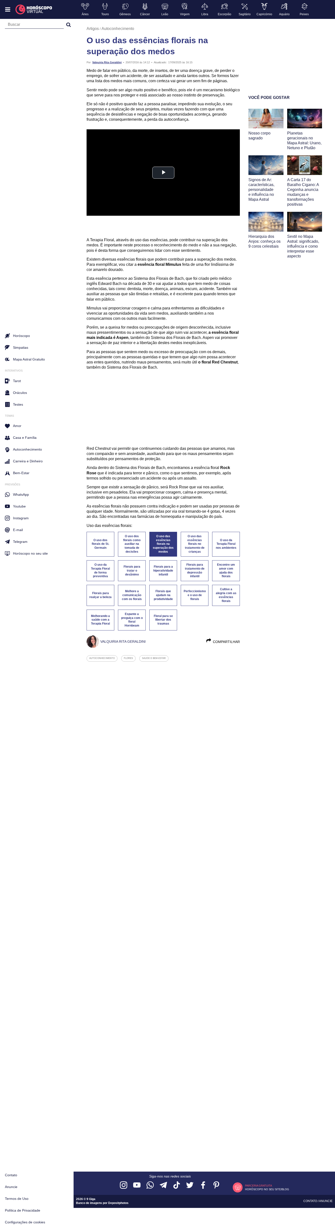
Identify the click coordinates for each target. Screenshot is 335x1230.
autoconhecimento (102, 658)
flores (128, 658)
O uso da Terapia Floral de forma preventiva (100, 570)
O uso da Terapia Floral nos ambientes (226, 544)
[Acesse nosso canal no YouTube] (137, 1185)
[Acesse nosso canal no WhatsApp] (150, 1185)
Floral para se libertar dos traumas (163, 620)
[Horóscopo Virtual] (33, 9)
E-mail (18, 530)
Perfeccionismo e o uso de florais (195, 595)
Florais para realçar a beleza (100, 595)
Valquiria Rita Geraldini (107, 62)
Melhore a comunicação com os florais (132, 595)
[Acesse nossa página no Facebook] (203, 1185)
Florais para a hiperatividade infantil (163, 570)
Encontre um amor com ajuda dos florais (226, 570)
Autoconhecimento (118, 29)
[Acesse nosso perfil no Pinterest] (216, 1185)
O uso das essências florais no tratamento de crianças (195, 544)
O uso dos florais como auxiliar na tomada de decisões (132, 544)
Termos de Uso (16, 1199)
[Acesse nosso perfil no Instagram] (123, 1185)
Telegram (20, 542)
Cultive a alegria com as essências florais (226, 595)
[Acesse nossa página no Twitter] (190, 1185)
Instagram (21, 518)
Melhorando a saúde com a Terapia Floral (100, 620)
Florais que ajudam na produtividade (163, 595)
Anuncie (11, 1187)
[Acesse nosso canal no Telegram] (163, 1185)
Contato (11, 1175)
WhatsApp (21, 494)
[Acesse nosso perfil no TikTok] (176, 1185)
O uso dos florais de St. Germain (100, 544)
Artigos (93, 29)
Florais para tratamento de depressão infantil (195, 570)
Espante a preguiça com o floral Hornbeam (132, 620)
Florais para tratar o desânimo (132, 570)
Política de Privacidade (22, 1210)
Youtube (19, 506)
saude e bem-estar (154, 658)
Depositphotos (118, 1203)
